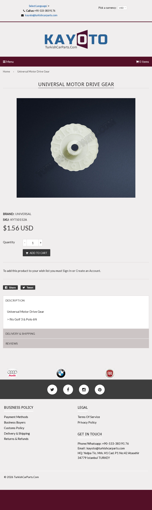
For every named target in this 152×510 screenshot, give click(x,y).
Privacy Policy (87, 422)
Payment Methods (16, 417)
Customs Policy (14, 428)
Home (6, 71)
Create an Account (88, 270)
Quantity (9, 242)
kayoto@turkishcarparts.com (41, 15)
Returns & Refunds (16, 438)
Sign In (67, 270)
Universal (23, 214)
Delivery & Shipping (17, 433)
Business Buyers (15, 422)
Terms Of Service (89, 417)
